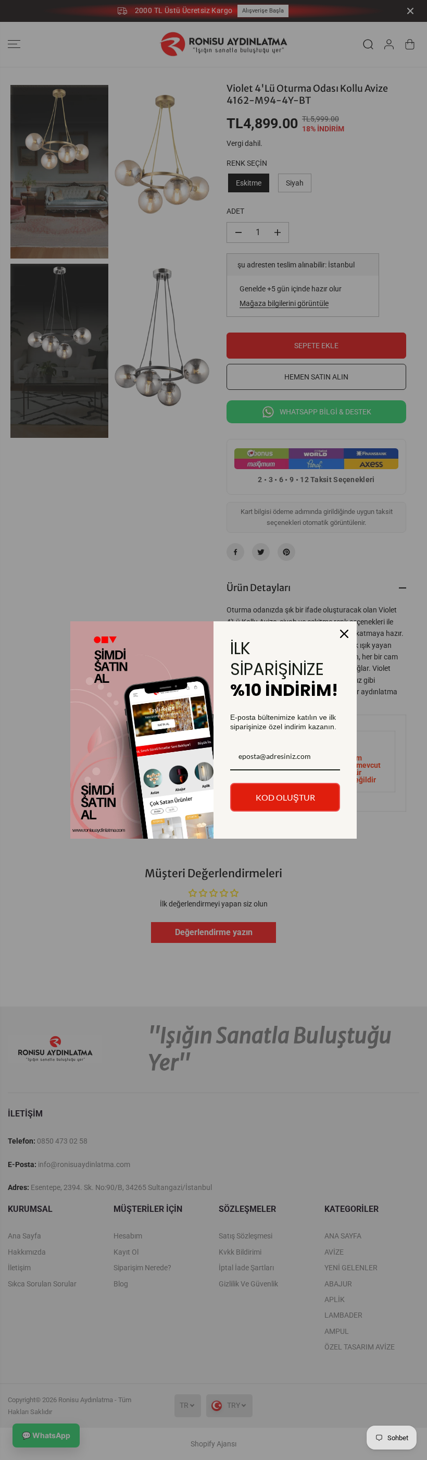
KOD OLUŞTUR (285, 797)
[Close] (344, 633)
